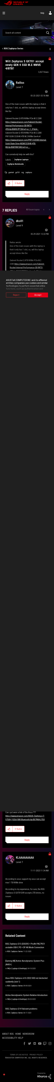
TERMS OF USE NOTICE (19, 1055)
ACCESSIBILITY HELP (12, 1037)
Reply (27, 194)
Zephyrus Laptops (21, 160)
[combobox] (27, 32)
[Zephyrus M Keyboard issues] (49, 209)
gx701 (17, 172)
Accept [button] (37, 295)
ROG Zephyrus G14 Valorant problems (21, 1009)
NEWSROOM (28, 1033)
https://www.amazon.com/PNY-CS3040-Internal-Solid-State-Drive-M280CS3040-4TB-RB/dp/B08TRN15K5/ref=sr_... (25, 143)
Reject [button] (16, 295)
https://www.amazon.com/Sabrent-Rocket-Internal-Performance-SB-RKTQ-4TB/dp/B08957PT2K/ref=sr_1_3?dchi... (23, 125)
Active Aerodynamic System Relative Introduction (26, 995)
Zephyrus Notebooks (15, 164)
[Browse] (5, 13)
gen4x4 (11, 172)
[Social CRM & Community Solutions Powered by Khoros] (44, 1075)
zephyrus (28, 172)
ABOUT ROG (8, 1033)
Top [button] (4, 1075)
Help (42, 13)
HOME (18, 1033)
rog (22, 172)
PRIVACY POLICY (36, 1055)
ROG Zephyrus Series (13, 48)
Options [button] (50, 49)
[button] (9, 183)
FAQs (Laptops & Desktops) (17, 968)
